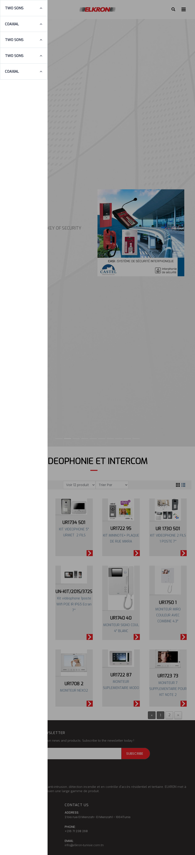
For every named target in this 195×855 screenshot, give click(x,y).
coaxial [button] (12, 24)
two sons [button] (14, 8)
